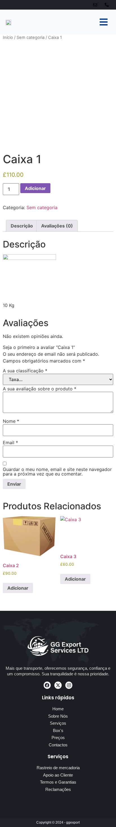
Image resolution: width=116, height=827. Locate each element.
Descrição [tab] (22, 226)
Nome (11, 421)
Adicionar (35, 188)
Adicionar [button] (17, 588)
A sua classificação (25, 370)
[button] (103, 22)
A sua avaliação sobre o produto (39, 388)
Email (10, 442)
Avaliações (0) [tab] (57, 226)
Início (8, 37)
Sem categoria (30, 37)
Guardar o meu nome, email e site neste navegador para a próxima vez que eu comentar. (57, 471)
